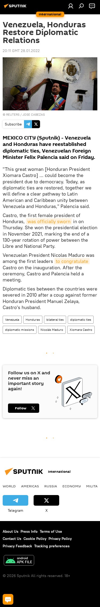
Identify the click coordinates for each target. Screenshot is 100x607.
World (9, 486)
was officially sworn (48, 221)
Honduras (33, 320)
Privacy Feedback (17, 546)
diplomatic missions (19, 330)
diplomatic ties (80, 320)
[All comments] (8, 599)
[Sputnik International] (16, 8)
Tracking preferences (52, 546)
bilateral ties (55, 320)
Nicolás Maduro (52, 330)
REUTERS (12, 114)
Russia (50, 486)
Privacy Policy (60, 538)
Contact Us (12, 538)
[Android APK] (19, 561)
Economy (71, 486)
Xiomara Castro (81, 330)
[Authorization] (70, 6)
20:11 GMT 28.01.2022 (21, 50)
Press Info (29, 531)
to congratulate (72, 261)
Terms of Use (51, 531)
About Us (10, 531)
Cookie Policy (34, 538)
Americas (30, 486)
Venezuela (12, 320)
